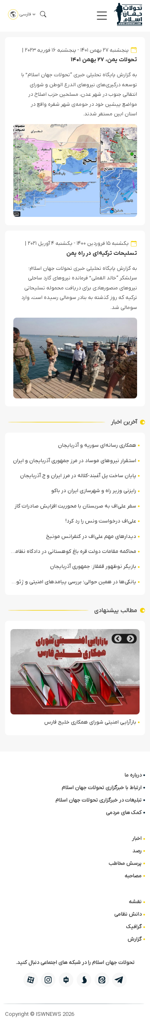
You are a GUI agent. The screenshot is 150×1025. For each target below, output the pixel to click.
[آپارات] (30, 980)
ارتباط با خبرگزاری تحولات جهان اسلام (102, 787)
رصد (137, 850)
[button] (102, 15)
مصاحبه (133, 875)
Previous (130, 639)
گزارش (135, 939)
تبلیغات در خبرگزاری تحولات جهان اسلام (98, 800)
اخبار (137, 838)
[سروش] (84, 980)
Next (118, 639)
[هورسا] (66, 980)
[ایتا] (102, 980)
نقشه (135, 901)
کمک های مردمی (124, 812)
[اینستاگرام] (48, 980)
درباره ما (133, 775)
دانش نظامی (128, 914)
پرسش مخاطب (125, 863)
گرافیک (134, 926)
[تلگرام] (119, 980)
